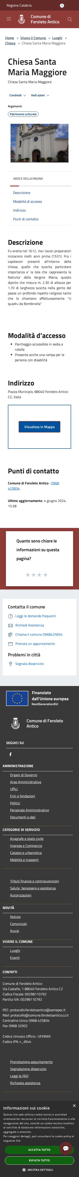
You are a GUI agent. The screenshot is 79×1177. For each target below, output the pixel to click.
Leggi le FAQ (19, 1075)
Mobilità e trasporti (24, 859)
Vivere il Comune (33, 37)
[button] (39, 1170)
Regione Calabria (19, 5)
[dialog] (39, 1139)
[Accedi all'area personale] (62, 5)
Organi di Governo (23, 774)
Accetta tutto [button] (39, 1150)
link (18, 1140)
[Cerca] (69, 19)
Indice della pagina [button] (28, 178)
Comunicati (18, 923)
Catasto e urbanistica (26, 852)
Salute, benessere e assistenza (33, 888)
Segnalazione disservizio (28, 1068)
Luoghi (57, 37)
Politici (15, 803)
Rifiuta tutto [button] (39, 1160)
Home (9, 37)
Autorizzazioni (20, 895)
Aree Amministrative (25, 782)
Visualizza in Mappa (39, 426)
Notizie (15, 916)
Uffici (14, 789)
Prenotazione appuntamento (31, 1061)
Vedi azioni (38, 95)
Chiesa (10, 43)
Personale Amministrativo (29, 810)
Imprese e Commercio (26, 845)
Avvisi (14, 930)
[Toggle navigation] (8, 19)
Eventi (15, 957)
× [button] (74, 1106)
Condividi (15, 95)
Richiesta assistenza (25, 1083)
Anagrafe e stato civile (26, 838)
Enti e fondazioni (22, 796)
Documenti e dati (23, 817)
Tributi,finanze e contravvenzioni (34, 881)
